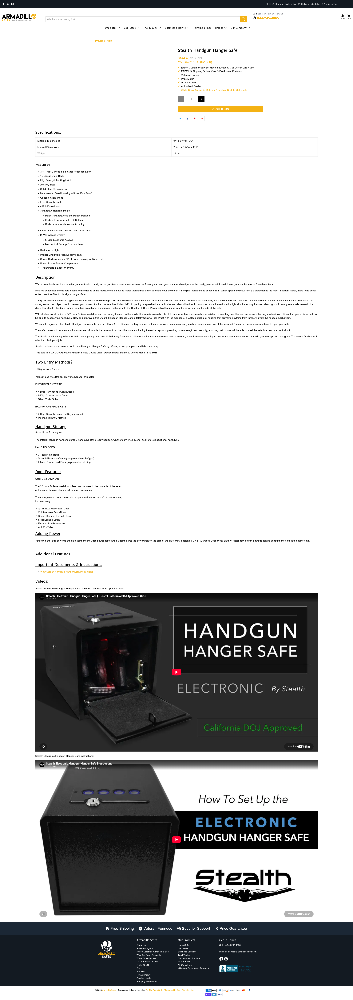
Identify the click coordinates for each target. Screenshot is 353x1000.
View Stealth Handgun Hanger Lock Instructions (66, 571)
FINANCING (143, 965)
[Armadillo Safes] (19, 17)
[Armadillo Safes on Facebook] (3, 4)
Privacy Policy (143, 975)
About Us (141, 945)
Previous (100, 40)
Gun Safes (130, 27)
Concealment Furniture (189, 958)
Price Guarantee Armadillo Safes (153, 951)
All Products (184, 961)
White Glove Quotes (146, 958)
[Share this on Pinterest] (194, 118)
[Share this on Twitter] (180, 118)
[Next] (171, 51)
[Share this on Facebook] (187, 118)
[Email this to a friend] (201, 118)
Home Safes (110, 27)
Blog (139, 968)
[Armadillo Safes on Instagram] (12, 4)
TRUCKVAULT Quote (147, 961)
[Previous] (6, 48)
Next (109, 40)
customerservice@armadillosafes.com (237, 951)
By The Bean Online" (155, 990)
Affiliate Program (145, 948)
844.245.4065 (234, 945)
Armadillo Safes (109, 990)
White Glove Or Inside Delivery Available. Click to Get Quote (214, 89)
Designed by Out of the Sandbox (179, 990)
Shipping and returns (147, 981)
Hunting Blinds (202, 27)
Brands (219, 27)
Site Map (141, 971)
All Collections (185, 965)
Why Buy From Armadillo (149, 955)
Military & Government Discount (193, 968)
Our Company (239, 27)
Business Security (175, 27)
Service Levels (144, 978)
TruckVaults (150, 27)
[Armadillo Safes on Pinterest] (8, 4)
